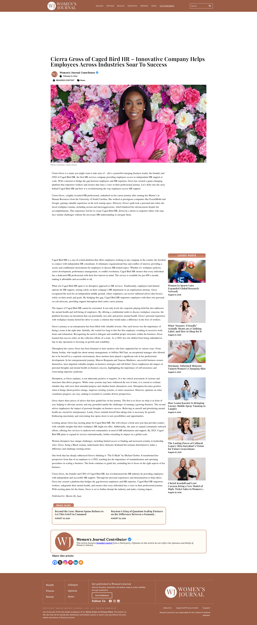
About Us (167, 608)
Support (206, 608)
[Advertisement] (128, 32)
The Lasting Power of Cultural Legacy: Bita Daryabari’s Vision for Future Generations (186, 446)
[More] (81, 562)
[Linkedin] (75, 562)
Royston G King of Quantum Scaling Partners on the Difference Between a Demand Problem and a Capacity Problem (137, 514)
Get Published (167, 6)
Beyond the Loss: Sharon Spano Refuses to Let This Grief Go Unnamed (79, 513)
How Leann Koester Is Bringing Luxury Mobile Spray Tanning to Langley (186, 405)
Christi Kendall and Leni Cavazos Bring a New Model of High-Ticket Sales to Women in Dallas (186, 487)
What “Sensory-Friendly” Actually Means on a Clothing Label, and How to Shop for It (185, 328)
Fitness (110, 6)
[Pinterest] (70, 562)
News (154, 6)
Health (99, 6)
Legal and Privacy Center (187, 608)
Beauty (120, 6)
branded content (105, 543)
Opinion (144, 6)
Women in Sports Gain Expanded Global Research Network (183, 288)
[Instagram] (65, 562)
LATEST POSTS (186, 255)
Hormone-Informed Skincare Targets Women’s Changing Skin (187, 367)
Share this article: (63, 555)
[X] (60, 562)
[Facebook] (54, 562)
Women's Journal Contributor (78, 72)
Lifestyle (132, 6)
